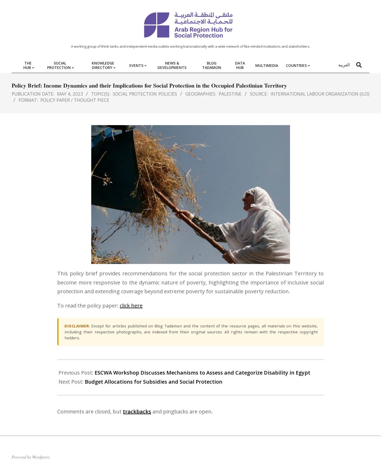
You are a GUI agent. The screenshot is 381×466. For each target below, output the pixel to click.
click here (131, 305)
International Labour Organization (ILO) (320, 94)
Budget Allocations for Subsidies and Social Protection (153, 381)
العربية (344, 65)
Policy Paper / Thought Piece (74, 100)
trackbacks (137, 411)
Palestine (230, 94)
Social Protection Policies (145, 94)
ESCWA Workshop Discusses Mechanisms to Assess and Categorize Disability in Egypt (202, 372)
